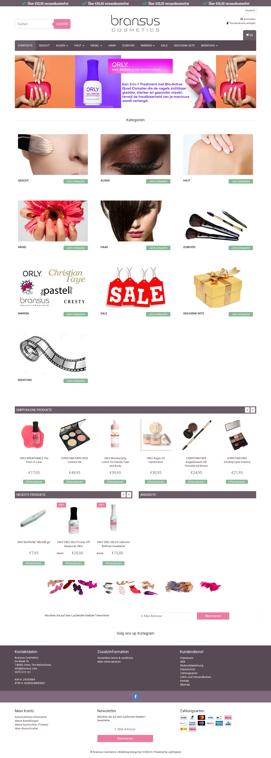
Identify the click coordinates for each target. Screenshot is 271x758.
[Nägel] (53, 220)
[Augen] (135, 154)
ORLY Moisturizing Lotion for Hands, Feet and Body (74, 462)
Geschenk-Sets (184, 45)
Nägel (95, 45)
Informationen (34, 481)
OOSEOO (147, 752)
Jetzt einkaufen (75, 181)
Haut (78, 45)
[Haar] (135, 220)
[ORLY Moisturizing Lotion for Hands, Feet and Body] (75, 435)
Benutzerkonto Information (31, 717)
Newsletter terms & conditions (115, 657)
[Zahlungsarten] (206, 723)
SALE (164, 45)
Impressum (187, 657)
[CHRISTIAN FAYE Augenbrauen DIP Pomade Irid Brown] (156, 435)
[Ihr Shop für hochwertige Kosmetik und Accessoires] (135, 23)
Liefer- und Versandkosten (195, 677)
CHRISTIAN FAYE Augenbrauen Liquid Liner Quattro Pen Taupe (237, 462)
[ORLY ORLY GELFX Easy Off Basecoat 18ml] (59, 519)
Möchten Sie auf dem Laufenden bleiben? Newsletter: (121, 718)
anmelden (249, 19)
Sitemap (185, 684)
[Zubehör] (218, 220)
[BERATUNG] (53, 353)
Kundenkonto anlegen (243, 23)
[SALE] (135, 287)
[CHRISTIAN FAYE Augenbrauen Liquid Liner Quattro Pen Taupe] (237, 435)
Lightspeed (174, 752)
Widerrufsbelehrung (191, 665)
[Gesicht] (53, 154)
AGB (182, 661)
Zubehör (128, 45)
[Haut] (218, 154)
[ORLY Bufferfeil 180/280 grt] (19, 519)
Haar (112, 45)
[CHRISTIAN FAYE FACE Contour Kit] (34, 435)
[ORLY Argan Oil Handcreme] (115, 435)
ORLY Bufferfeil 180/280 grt (19, 542)
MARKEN (146, 45)
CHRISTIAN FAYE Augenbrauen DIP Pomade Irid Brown (155, 462)
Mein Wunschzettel (26, 728)
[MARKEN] (53, 287)
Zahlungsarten (189, 673)
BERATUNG (208, 45)
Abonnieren (213, 616)
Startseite (25, 45)
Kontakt (184, 680)
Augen (61, 45)
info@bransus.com (26, 668)
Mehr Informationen (109, 661)
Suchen (62, 24)
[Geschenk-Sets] (218, 287)
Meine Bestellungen (27, 720)
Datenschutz (187, 669)
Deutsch (250, 10)
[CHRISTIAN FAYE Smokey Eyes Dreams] (196, 435)
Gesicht (44, 45)
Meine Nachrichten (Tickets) (31, 724)
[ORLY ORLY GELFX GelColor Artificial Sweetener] (99, 519)
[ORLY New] (145, 81)
